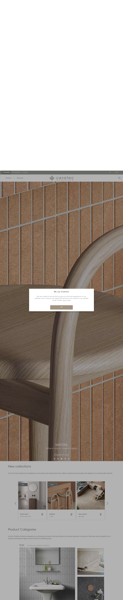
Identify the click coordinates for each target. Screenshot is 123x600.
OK (61, 136)
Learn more (67, 130)
